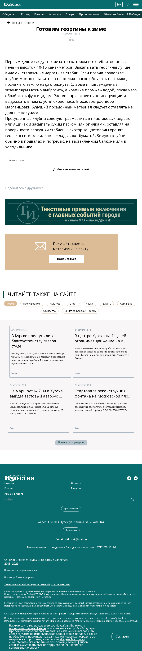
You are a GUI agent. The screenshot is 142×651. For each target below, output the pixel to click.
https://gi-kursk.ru (117, 618)
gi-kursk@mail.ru (76, 539)
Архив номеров (71, 508)
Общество (9, 14)
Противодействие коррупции (19, 577)
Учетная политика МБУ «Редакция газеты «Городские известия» (37, 584)
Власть (39, 14)
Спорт (70, 14)
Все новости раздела (71, 442)
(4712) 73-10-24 (106, 547)
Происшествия (89, 14)
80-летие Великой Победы (122, 14)
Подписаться (66, 259)
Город (25, 14)
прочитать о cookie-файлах (27, 628)
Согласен (122, 636)
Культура (54, 14)
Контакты (71, 530)
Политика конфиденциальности (21, 570)
